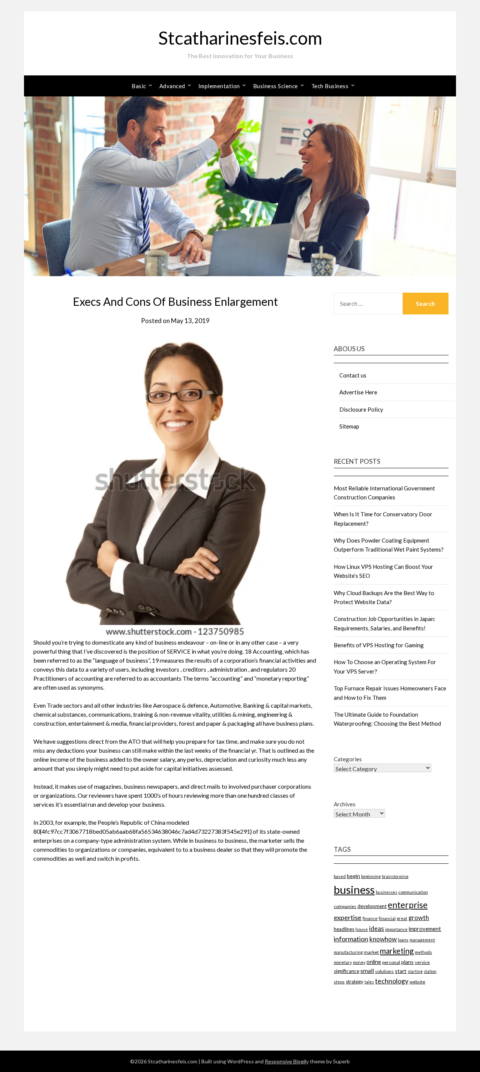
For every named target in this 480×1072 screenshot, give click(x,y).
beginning (371, 876)
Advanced (172, 86)
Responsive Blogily (287, 1061)
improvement (425, 929)
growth (418, 918)
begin (353, 876)
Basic (139, 86)
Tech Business (330, 86)
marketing (397, 950)
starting (415, 971)
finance (370, 918)
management (422, 939)
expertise (348, 917)
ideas (376, 928)
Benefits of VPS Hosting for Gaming (379, 645)
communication (413, 892)
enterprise (408, 905)
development (372, 906)
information (351, 939)
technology (391, 981)
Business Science (275, 86)
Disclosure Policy (361, 409)
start (400, 971)
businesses (386, 892)
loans (403, 939)
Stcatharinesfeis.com (240, 37)
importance (396, 929)
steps (339, 981)
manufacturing (348, 952)
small (367, 970)
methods (423, 952)
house (362, 929)
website (417, 982)
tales (369, 981)
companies (345, 906)
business (354, 889)
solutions (384, 971)
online (373, 962)
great (402, 918)
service (422, 962)
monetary (343, 962)
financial (387, 918)
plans (407, 962)
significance (346, 971)
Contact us (352, 375)
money (359, 962)
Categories (348, 759)
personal (391, 962)
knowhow (383, 939)
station (430, 971)
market (371, 952)
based (340, 876)
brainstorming (395, 876)
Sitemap (349, 426)
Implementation (219, 86)
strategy (354, 982)
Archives (345, 804)
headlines (344, 929)
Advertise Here (358, 392)
